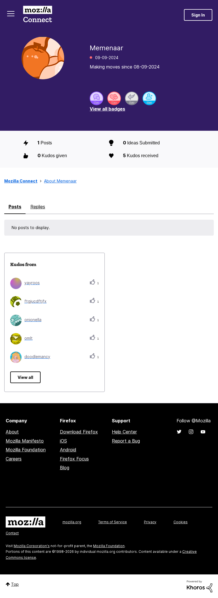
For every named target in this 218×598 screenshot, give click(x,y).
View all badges (107, 109)
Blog (64, 467)
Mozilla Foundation (26, 449)
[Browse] (11, 14)
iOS (63, 441)
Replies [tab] (37, 206)
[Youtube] (203, 431)
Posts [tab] (15, 206)
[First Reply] (132, 98)
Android (68, 449)
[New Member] (149, 98)
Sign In (198, 15)
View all (25, 377)
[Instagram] (191, 431)
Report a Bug (126, 441)
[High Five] (114, 98)
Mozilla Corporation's (32, 546)
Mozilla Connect (37, 15)
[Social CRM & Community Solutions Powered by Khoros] (199, 586)
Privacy (150, 522)
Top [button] (15, 584)
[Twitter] (179, 431)
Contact (12, 533)
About (12, 432)
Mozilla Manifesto (25, 441)
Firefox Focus (74, 459)
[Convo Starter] (96, 98)
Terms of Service (112, 522)
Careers (14, 459)
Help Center (124, 432)
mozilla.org (71, 522)
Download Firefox (79, 432)
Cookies (180, 522)
